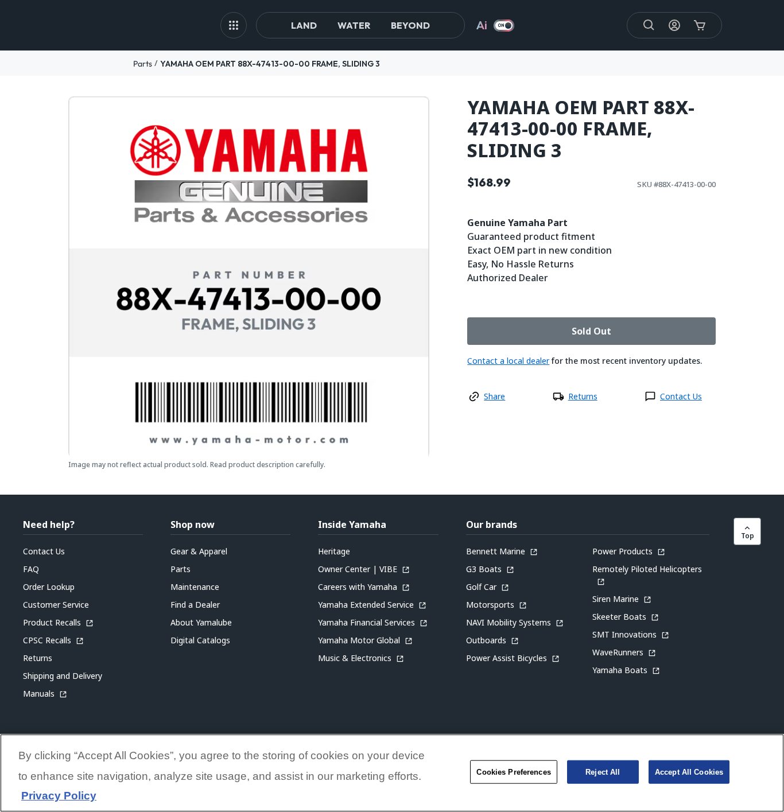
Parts (142, 64)
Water (353, 25)
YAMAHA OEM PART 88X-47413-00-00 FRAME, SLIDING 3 (270, 64)
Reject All (602, 772)
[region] (392, 773)
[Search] (649, 25)
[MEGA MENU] (233, 25)
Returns (582, 396)
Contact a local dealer (508, 360)
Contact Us (681, 396)
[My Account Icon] (674, 25)
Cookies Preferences (513, 772)
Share (494, 396)
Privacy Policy (58, 796)
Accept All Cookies (689, 772)
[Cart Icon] (699, 25)
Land (304, 25)
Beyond (410, 25)
